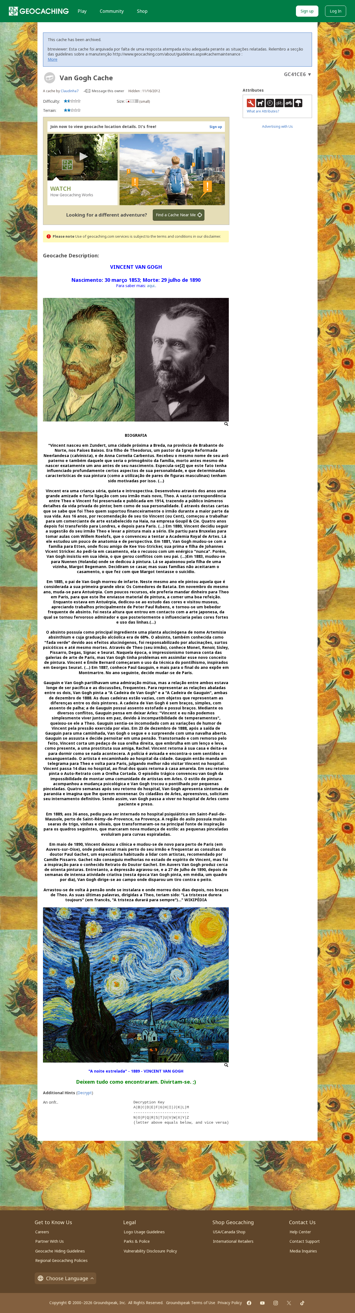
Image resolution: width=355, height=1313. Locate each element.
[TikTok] (302, 1303)
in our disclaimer (206, 236)
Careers (42, 1231)
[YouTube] (262, 1303)
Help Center (300, 1231)
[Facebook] (249, 1303)
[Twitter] (289, 1303)
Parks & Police (137, 1241)
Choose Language (67, 1278)
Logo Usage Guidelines (144, 1231)
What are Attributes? (263, 111)
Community (112, 11)
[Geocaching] (39, 11)
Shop (142, 11)
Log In (335, 11)
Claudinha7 (69, 91)
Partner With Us (49, 1241)
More (52, 59)
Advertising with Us (277, 126)
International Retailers (233, 1241)
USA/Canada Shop (229, 1231)
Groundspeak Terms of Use (190, 1302)
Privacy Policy (229, 1302)
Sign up (307, 11)
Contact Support (305, 1241)
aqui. (151, 285)
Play (82, 11)
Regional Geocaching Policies (61, 1260)
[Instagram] (275, 1303)
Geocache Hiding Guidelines (60, 1251)
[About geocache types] (49, 77)
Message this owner (108, 91)
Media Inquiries (303, 1251)
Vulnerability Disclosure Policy (150, 1251)
